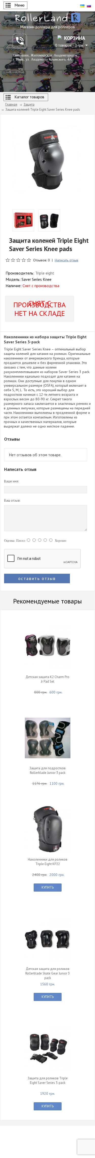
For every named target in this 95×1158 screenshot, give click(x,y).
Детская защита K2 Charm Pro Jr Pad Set (47, 679)
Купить (48, 887)
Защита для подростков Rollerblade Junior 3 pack (47, 770)
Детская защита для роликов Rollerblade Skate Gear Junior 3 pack (47, 973)
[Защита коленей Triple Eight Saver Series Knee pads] (46, 159)
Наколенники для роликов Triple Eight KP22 (47, 861)
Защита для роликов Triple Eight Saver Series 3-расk (48, 1080)
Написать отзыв (66, 260)
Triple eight (44, 273)
